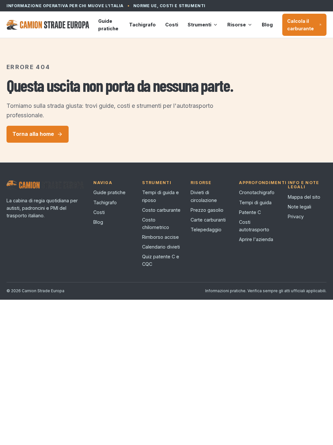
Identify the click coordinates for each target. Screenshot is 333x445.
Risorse (236, 24)
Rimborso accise (160, 237)
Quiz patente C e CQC (160, 260)
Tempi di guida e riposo (160, 196)
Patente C (250, 212)
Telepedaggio (206, 229)
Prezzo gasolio (207, 210)
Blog (267, 24)
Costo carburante (161, 210)
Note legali (299, 206)
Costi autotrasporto (254, 225)
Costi (171, 24)
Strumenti (199, 24)
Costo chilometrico (155, 223)
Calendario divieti (161, 247)
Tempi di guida (255, 202)
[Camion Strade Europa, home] (48, 25)
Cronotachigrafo (256, 192)
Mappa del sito (304, 197)
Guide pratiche (108, 24)
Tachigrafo (142, 24)
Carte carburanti (208, 220)
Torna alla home (33, 134)
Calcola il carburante (300, 24)
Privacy (296, 216)
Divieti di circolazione (204, 196)
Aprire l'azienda (256, 239)
